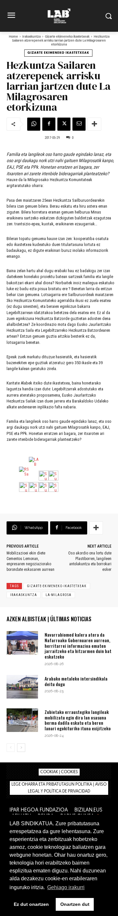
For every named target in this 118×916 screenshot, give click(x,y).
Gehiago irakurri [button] (66, 887)
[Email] (79, 124)
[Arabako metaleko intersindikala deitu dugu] (22, 687)
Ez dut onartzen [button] (31, 904)
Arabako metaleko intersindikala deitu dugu (76, 681)
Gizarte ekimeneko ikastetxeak (67, 37)
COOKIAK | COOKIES (59, 772)
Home (13, 37)
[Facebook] (48, 124)
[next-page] (21, 747)
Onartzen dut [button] (74, 904)
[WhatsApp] (33, 124)
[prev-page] (11, 747)
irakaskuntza (23, 595)
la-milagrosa (58, 595)
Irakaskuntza (31, 37)
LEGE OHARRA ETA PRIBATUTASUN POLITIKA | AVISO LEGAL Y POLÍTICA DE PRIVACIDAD (59, 788)
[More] (94, 124)
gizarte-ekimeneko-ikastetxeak (57, 586)
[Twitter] (63, 124)
